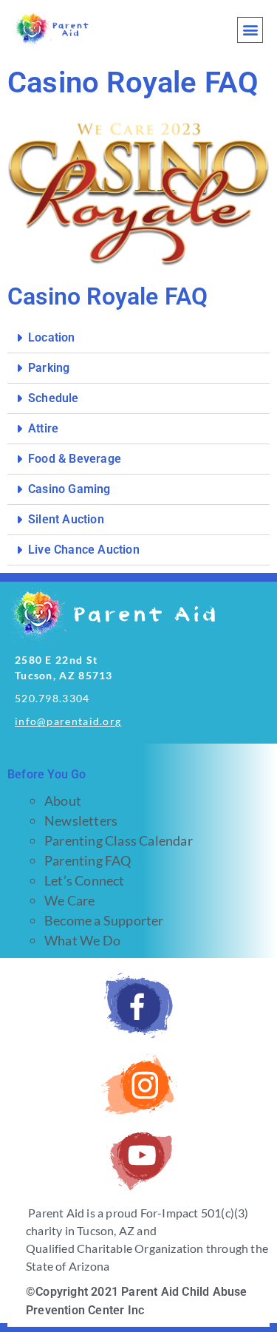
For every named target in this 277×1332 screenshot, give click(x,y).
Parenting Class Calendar (118, 840)
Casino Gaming (69, 489)
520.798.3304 (52, 698)
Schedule (53, 398)
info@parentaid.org (68, 721)
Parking (48, 368)
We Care (69, 900)
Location (51, 337)
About (62, 800)
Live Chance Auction (84, 550)
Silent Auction (66, 519)
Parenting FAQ (87, 860)
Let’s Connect (84, 880)
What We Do (82, 940)
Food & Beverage (74, 459)
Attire (43, 428)
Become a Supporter (104, 920)
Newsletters (80, 820)
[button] (250, 30)
